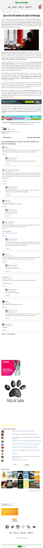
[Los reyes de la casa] (26, 484)
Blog (9, 7)
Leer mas (23, 546)
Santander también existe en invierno (19, 459)
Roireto (5, 254)
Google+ (23, 526)
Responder (4, 154)
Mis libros (5, 469)
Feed (28, 526)
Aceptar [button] (19, 546)
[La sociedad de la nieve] (9, 474)
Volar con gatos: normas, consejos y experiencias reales (23, 431)
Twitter (23, 106)
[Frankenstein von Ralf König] (20, 484)
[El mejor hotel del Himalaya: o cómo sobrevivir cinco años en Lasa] (37, 484)
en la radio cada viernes (31, 93)
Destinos (14, 7)
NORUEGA (3, 11)
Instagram (15, 93)
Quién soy (16, 533)
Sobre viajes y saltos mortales (33, 137)
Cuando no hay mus (7, 137)
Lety (5, 147)
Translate (10, 505)
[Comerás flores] (37, 475)
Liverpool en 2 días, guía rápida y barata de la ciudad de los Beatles (25, 450)
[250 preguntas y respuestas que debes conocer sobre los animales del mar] (26, 474)
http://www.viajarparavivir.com (9, 233)
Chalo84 (6, 200)
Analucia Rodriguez (8, 222)
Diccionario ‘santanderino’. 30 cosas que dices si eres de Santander (25, 443)
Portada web (14, 453)
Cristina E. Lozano (16, 11)
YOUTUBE (38, 106)
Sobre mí (21, 7)
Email (34, 526)
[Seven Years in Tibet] (20, 475)
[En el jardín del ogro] (4, 483)
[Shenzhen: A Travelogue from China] (15, 483)
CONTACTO (28, 7)
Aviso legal (23, 533)
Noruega (7, 132)
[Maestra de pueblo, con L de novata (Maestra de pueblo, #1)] (15, 474)
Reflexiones (14, 131)
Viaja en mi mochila (21, 2)
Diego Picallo (7, 324)
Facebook (27, 106)
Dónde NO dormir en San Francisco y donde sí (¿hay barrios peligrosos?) (26, 440)
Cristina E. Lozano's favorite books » (35, 490)
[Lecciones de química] (4, 475)
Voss (18, 131)
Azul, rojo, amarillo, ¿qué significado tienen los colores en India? (25, 434)
